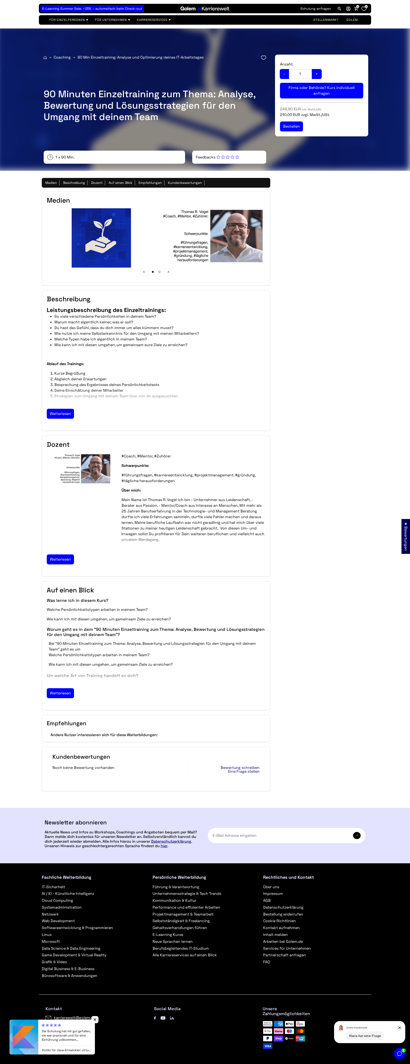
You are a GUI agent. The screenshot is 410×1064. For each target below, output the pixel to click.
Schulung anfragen (315, 8)
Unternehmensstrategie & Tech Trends (187, 893)
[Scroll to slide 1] (153, 272)
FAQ (266, 961)
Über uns (271, 886)
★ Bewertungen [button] (405, 536)
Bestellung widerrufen (283, 914)
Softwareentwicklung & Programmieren (77, 927)
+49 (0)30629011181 (72, 1025)
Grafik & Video (54, 961)
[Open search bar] (339, 8)
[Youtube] (163, 1017)
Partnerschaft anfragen (284, 954)
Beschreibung (74, 183)
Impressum (273, 893)
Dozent (96, 183)
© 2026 (66, 1043)
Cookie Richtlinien (279, 920)
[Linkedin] (172, 1017)
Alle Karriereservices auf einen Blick (185, 954)
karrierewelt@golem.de (75, 1017)
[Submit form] (357, 835)
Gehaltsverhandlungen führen (180, 927)
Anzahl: (286, 64)
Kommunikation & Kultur (174, 900)
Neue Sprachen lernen (173, 941)
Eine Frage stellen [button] (244, 771)
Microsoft (51, 941)
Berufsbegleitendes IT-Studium (181, 948)
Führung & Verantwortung (176, 886)
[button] (348, 8)
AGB (267, 900)
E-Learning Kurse (168, 934)
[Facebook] (155, 1017)
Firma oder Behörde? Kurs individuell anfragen (322, 90)
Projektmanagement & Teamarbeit (183, 914)
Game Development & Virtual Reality (74, 954)
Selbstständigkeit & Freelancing (181, 920)
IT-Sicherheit (53, 886)
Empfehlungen (150, 183)
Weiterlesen (60, 413)
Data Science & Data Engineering (71, 948)
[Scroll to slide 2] (159, 272)
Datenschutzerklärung (171, 841)
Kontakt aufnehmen (281, 927)
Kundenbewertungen (185, 183)
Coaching (62, 57)
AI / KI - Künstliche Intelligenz (68, 893)
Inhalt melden (275, 934)
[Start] (45, 57)
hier (164, 845)
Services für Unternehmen (287, 948)
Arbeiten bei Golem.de (283, 941)
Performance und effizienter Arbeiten (186, 907)
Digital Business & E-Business (68, 968)
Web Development (58, 920)
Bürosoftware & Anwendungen (69, 975)
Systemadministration (62, 907)
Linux (47, 934)
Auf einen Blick (120, 183)
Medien (51, 183)
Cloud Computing (57, 900)
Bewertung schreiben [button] (240, 768)
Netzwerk (50, 914)
